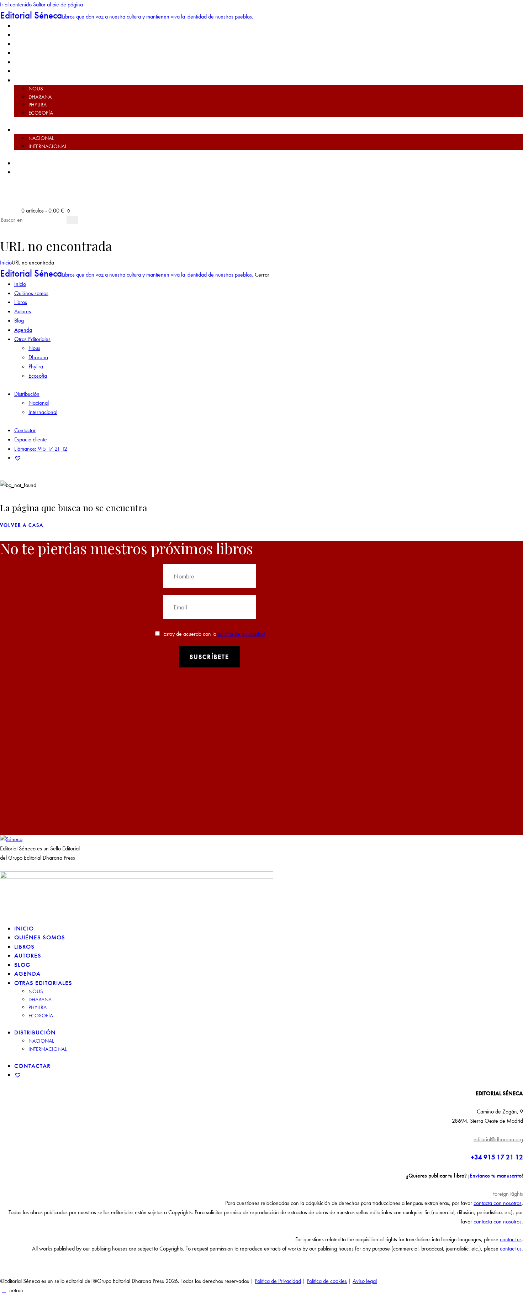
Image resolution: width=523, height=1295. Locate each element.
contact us (511, 1239)
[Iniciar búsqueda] (72, 220)
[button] (261, 1194)
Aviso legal (365, 1281)
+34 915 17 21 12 (497, 1157)
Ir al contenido (16, 4)
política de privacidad (241, 634)
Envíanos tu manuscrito (496, 1175)
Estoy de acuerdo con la (214, 634)
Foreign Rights (507, 1193)
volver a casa (21, 525)
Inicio (6, 262)
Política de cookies (327, 1281)
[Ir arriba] (4, 1290)
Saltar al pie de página (58, 4)
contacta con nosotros (498, 1203)
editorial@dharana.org (498, 1139)
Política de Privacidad (278, 1281)
